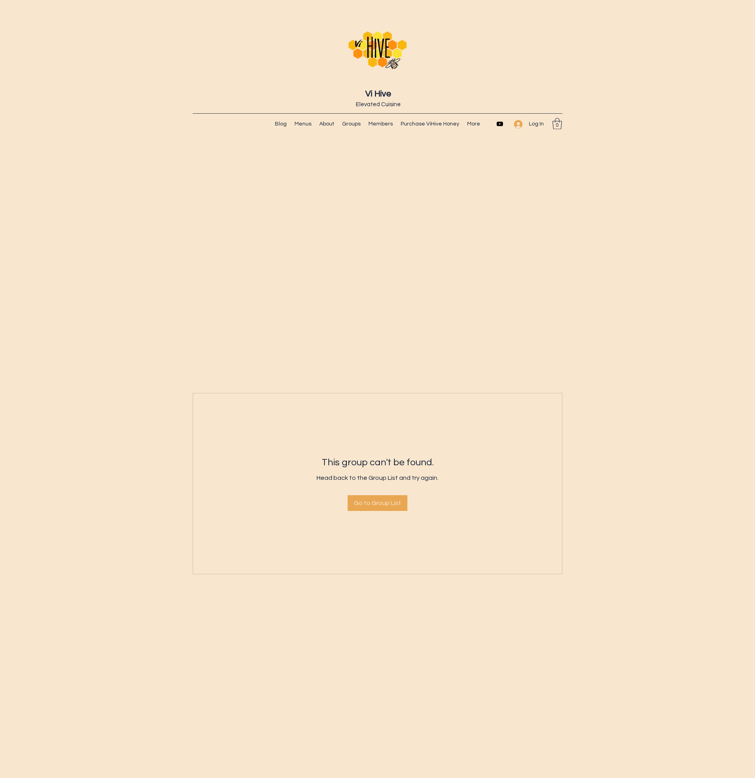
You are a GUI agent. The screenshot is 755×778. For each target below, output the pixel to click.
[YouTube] (500, 124)
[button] (557, 123)
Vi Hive (378, 93)
